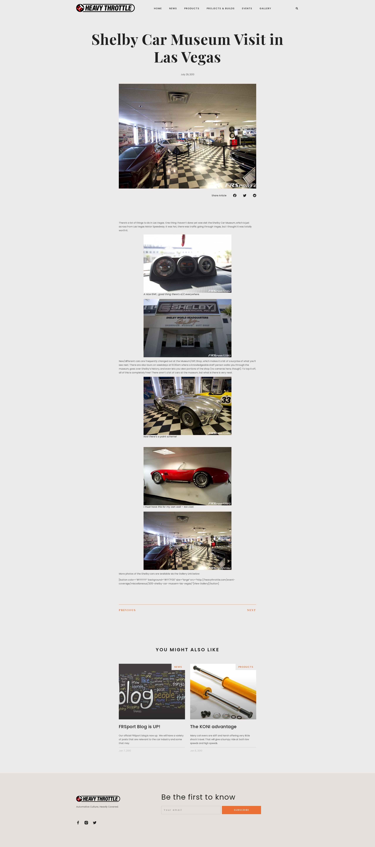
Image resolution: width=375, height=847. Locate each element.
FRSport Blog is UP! (139, 726)
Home (158, 8)
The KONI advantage (213, 726)
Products (191, 8)
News (173, 8)
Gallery (265, 8)
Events (247, 8)
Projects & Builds (221, 8)
